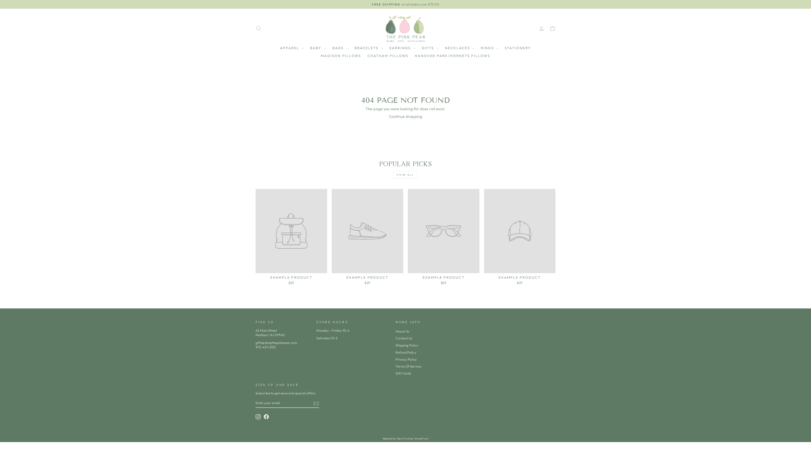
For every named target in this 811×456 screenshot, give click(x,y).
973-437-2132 (266, 347)
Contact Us (404, 338)
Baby (316, 48)
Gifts (428, 48)
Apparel (290, 48)
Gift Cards (403, 373)
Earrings (400, 48)
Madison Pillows (341, 56)
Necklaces (458, 48)
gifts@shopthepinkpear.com (276, 343)
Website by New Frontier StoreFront (405, 438)
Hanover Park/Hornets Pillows (452, 56)
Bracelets (367, 48)
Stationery (518, 48)
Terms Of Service (408, 366)
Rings (488, 48)
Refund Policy (406, 352)
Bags (338, 48)
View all (405, 174)
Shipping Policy (407, 345)
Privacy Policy (406, 359)
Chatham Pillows (387, 56)
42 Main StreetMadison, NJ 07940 (270, 332)
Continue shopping (405, 116)
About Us (402, 331)
